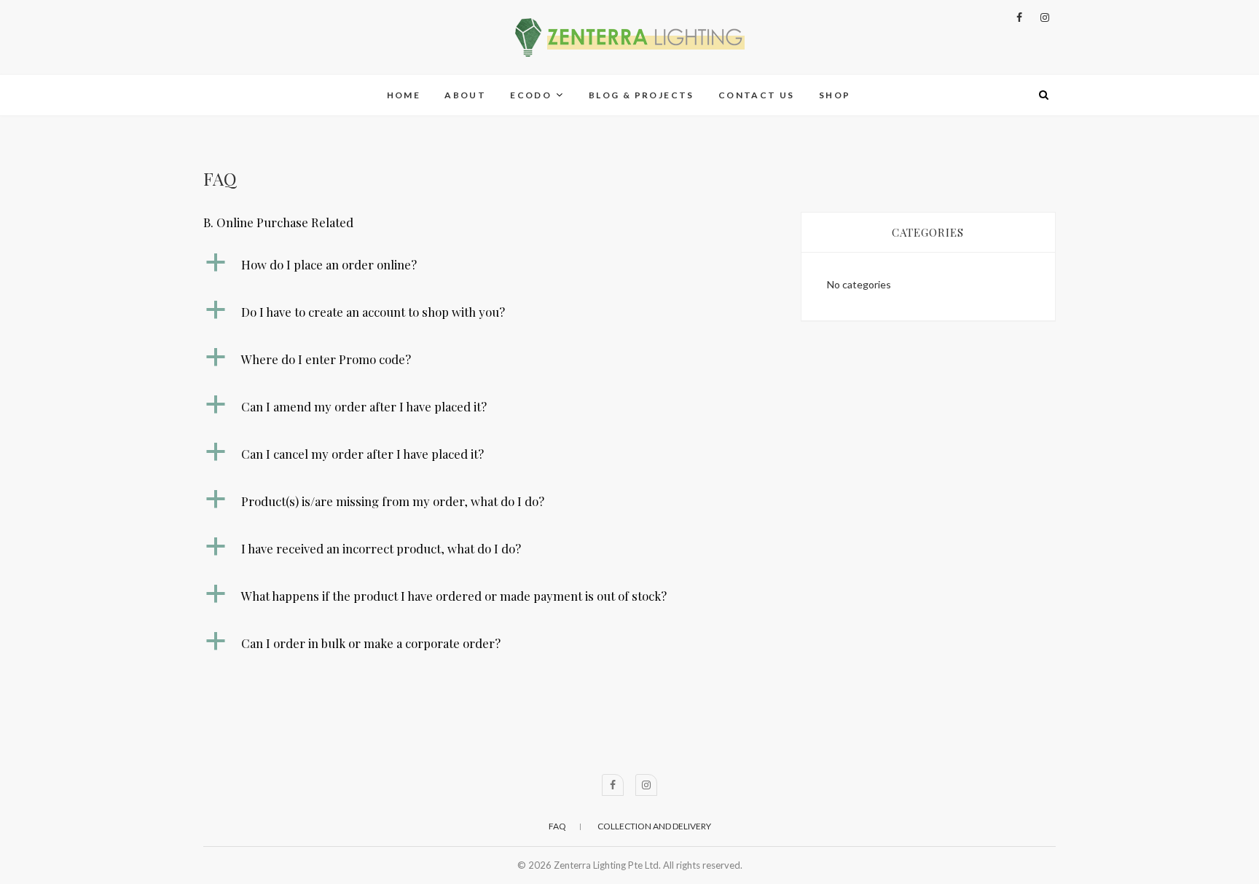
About (465, 95)
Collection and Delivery (654, 826)
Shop (835, 95)
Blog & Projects (641, 95)
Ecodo (531, 95)
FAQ (557, 826)
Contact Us (756, 95)
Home (404, 95)
